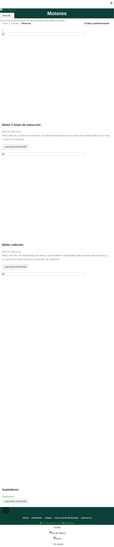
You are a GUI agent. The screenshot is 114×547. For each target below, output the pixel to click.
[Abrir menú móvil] (3, 4)
